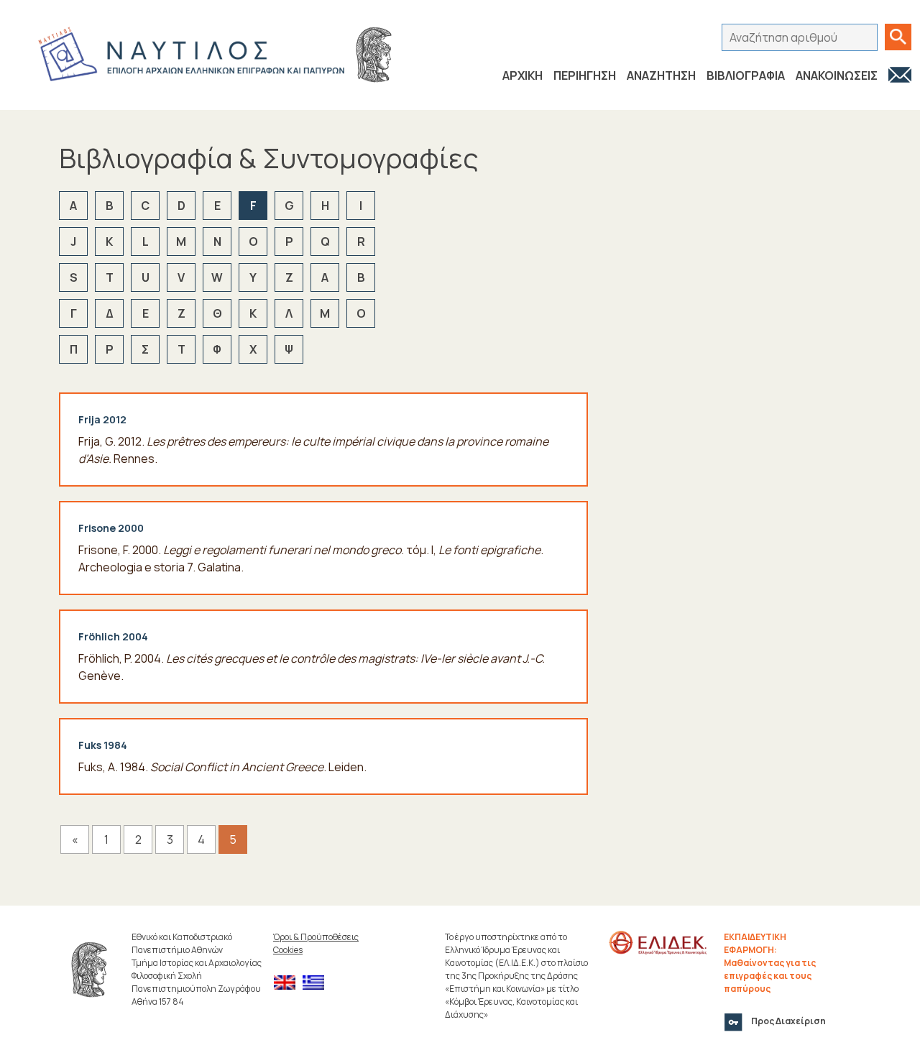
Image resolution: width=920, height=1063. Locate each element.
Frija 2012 (102, 419)
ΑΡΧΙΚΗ (522, 75)
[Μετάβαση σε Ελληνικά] (317, 983)
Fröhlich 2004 (113, 636)
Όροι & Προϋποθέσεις (316, 937)
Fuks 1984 (102, 745)
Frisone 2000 (111, 528)
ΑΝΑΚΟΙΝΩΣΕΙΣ (837, 75)
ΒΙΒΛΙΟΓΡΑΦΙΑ (746, 75)
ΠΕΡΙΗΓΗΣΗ (584, 75)
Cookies (288, 950)
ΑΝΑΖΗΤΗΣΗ (661, 75)
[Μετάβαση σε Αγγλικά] (288, 983)
